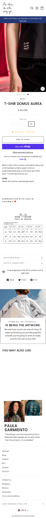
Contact (5, 467)
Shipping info (12, 258)
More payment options (23, 152)
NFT (4, 463)
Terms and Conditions (11, 496)
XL (31, 124)
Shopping (6, 484)
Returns (5, 488)
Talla (23, 119)
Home (22, 99)
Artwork (5, 459)
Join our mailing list (14, 504)
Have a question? (14, 263)
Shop (4, 455)
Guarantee (6, 492)
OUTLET (5, 471)
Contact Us (6, 480)
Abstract (5, 451)
